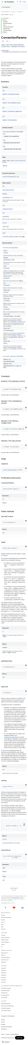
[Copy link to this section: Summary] (10, 82)
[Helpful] (10, 15)
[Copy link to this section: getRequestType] (13, 661)
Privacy (2, 944)
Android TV (3, 962)
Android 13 (3, 977)
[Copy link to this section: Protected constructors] (22, 478)
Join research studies (6, 1010)
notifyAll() (14, 321)
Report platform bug (5, 1003)
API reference (6, 7)
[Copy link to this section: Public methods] (15, 511)
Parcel (15, 176)
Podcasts (3, 929)
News (2, 924)
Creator (16, 160)
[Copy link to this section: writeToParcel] (11, 850)
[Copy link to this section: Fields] (7, 459)
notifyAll (6, 300)
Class (8, 276)
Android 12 (3, 979)
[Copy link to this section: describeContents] (14, 516)
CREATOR (5, 165)
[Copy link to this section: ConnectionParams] (15, 483)
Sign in (24, 1)
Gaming (3, 935)
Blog (2, 926)
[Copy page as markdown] (7, 41)
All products (4, 1029)
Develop (13, 11)
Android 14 (3, 975)
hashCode (5, 216)
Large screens (4, 952)
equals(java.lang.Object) (11, 737)
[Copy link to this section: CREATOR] (9, 464)
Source (2, 922)
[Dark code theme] (26, 388)
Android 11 (3, 982)
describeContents (7, 190)
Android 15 (3, 972)
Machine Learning (5, 937)
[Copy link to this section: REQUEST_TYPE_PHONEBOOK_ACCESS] (8, 403)
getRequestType (7, 209)
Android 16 (3, 970)
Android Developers (5, 11)
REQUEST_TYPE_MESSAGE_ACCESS (11, 94)
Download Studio (5, 995)
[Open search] (18, 2)
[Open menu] (2, 1)
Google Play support (5, 1008)
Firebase (3, 1024)
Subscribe (20, 1037)
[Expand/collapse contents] (9, 18)
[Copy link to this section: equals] (6, 542)
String (4, 223)
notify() (19, 320)
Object (8, 46)
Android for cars (5, 959)
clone (5, 252)
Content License (15, 897)
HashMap (21, 702)
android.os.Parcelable (16, 356)
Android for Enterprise (6, 917)
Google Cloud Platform (6, 1026)
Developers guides (5, 990)
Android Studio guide (6, 988)
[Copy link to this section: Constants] (11, 376)
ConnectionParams (7, 176)
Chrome (3, 1022)
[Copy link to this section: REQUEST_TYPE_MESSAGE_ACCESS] (2, 383)
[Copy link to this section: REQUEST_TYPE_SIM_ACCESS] (22, 441)
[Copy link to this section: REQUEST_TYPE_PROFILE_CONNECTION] (12, 423)
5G (2, 946)
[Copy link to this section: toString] (7, 781)
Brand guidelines (15, 1034)
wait (5, 316)
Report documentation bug (7, 1006)
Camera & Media (5, 942)
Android (3, 915)
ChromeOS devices (5, 957)
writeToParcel (7, 236)
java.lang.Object (5, 50)
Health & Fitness (4, 939)
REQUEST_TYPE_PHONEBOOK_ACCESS (12, 103)
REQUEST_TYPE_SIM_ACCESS (10, 120)
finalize (6, 268)
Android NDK (4, 997)
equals (4, 197)
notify (5, 292)
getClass (6, 278)
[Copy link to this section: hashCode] (9, 687)
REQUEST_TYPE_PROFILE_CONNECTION (12, 111)
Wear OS (3, 955)
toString (5, 226)
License (7, 1034)
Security (3, 919)
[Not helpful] (12, 15)
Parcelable (21, 46)
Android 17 (3, 968)
